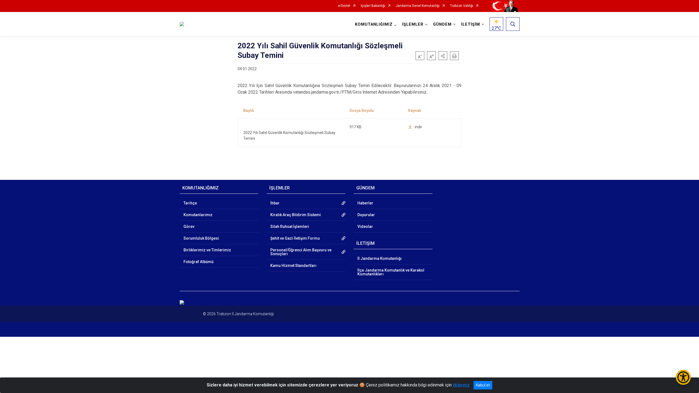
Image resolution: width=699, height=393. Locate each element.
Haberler (365, 203)
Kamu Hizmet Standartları (293, 265)
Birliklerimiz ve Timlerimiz (207, 250)
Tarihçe (190, 203)
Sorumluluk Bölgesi (201, 238)
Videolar (365, 226)
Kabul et (483, 385)
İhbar (275, 203)
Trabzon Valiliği (461, 6)
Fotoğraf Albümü (198, 262)
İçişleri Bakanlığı (373, 6)
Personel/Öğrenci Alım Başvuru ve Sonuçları (300, 252)
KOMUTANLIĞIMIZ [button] (374, 24)
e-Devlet (344, 6)
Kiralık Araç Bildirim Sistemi (295, 215)
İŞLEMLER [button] (412, 24)
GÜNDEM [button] (442, 24)
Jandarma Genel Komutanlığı (418, 6)
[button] (443, 55)
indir (418, 127)
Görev (188, 226)
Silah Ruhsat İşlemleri (289, 226)
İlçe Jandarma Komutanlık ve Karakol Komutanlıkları (390, 272)
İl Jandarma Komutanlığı (379, 258)
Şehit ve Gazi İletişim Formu (295, 238)
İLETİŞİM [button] (470, 24)
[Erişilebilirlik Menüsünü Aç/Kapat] (683, 377)
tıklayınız (461, 385)
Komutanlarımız (197, 215)
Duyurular (366, 215)
